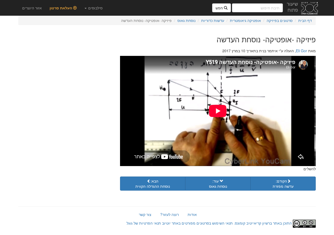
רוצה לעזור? (169, 214)
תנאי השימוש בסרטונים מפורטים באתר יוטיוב (197, 223)
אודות (192, 214)
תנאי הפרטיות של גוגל (144, 223)
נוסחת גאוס (186, 20)
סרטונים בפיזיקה (280, 20)
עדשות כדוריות (212, 20)
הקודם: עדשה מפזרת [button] (283, 183)
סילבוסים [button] (95, 7)
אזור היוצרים (32, 7)
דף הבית (305, 20)
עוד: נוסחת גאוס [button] (218, 183)
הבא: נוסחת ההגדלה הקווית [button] (152, 183)
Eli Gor (301, 50)
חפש (220, 7)
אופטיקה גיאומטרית (245, 20)
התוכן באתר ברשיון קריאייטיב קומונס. (263, 223)
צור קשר (145, 214)
